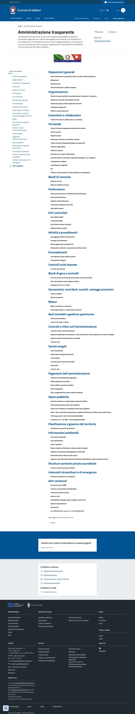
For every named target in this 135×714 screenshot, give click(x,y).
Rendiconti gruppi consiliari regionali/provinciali (66, 103)
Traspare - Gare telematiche (46, 657)
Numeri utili (11, 673)
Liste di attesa (55, 358)
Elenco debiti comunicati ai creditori (62, 385)
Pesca (106, 18)
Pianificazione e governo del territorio (72, 424)
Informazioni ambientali (63, 432)
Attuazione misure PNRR (58, 485)
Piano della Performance (58, 197)
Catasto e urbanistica (44, 623)
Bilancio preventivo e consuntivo (61, 306)
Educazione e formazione (45, 626)
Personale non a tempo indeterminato (63, 154)
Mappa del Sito (57, 706)
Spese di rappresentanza (58, 504)
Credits (42, 706)
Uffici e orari (11, 670)
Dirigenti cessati (56, 136)
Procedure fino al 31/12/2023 (60, 285)
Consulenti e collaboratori (64, 115)
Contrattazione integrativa (59, 165)
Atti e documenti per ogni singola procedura (65, 281)
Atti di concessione (57, 297)
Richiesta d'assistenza (75, 666)
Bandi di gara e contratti (63, 273)
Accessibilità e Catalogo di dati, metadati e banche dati (68, 500)
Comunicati (102, 620)
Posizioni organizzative (58, 147)
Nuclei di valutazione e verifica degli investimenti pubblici (69, 401)
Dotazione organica (57, 150)
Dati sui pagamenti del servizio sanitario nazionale (67, 392)
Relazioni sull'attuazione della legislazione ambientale (68, 452)
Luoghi (101, 635)
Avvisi (100, 623)
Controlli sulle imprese (62, 264)
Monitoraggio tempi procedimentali (62, 244)
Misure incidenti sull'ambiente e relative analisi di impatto (69, 448)
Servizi (37, 18)
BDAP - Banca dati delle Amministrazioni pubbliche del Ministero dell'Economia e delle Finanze (81, 412)
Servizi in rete (55, 369)
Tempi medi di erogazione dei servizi (62, 354)
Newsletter (102, 651)
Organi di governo (13, 626)
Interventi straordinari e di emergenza (72, 472)
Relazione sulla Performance (60, 201)
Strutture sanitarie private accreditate (72, 463)
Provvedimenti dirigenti (58, 260)
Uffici (9, 635)
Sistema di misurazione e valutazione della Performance (68, 194)
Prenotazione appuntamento (77, 664)
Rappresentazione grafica (59, 228)
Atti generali (54, 80)
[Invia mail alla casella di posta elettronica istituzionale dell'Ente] (22, 660)
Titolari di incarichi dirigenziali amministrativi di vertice (68, 128)
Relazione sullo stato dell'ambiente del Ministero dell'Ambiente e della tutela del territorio (79, 459)
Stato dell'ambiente (57, 441)
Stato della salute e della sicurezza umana (64, 455)
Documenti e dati (13, 620)
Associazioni (96, 18)
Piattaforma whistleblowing (46, 660)
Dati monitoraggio (13, 706)
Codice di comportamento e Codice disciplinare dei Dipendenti (70, 172)
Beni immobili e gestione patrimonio (71, 314)
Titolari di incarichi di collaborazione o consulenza (66, 120)
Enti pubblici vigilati (57, 217)
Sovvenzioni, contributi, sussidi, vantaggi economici (81, 289)
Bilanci (52, 301)
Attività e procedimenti (62, 232)
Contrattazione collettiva (58, 161)
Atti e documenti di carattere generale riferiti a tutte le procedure (71, 278)
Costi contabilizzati (57, 351)
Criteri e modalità (56, 294)
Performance (56, 189)
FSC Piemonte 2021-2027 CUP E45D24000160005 (67, 416)
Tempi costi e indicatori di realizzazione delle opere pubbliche (70, 408)
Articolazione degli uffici (58, 107)
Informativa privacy (74, 649)
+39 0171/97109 (19, 655)
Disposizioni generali (61, 72)
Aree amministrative (14, 617)
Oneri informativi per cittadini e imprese (63, 87)
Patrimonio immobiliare (58, 318)
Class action (54, 365)
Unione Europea (43, 654)
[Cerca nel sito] (122, 10)
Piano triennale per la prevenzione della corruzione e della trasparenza (73, 76)
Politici (10, 632)
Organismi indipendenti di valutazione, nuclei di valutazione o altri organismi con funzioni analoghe (82, 334)
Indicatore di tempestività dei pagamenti (64, 378)
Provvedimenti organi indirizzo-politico (63, 256)
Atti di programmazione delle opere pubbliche (65, 405)
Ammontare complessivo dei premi (62, 205)
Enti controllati (57, 212)
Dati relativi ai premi (57, 208)
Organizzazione (58, 92)
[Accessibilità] (5, 708)
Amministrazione (16, 18)
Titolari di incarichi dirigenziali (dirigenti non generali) (68, 143)
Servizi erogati (57, 346)
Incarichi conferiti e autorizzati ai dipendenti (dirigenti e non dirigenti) (73, 158)
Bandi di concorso (59, 177)
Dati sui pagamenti (57, 389)
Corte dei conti (55, 342)
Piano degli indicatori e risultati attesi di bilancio (66, 310)
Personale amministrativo (16, 629)
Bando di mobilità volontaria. (60, 185)
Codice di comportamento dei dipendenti (64, 489)
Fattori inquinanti (56, 444)
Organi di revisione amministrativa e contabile (65, 338)
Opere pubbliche (58, 397)
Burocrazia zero (56, 84)
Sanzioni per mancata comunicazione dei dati (65, 100)
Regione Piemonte (14, 2)
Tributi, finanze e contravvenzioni (79, 620)
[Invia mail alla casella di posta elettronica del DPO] (23, 683)
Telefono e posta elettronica (60, 111)
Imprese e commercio (75, 617)
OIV (52, 169)
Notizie (101, 617)
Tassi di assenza (56, 132)
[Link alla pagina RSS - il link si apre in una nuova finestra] (108, 10)
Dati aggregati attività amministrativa (63, 237)
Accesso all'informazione (81, 18)
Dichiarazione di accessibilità (77, 654)
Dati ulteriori (55, 507)
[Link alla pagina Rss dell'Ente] (100, 648)
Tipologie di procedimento (59, 240)
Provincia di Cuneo (43, 649)
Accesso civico (55, 496)
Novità (28, 18)
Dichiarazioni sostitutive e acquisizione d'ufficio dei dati (68, 248)
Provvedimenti (57, 252)
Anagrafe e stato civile (45, 617)
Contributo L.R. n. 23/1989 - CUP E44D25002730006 (68, 420)
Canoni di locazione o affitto (60, 322)
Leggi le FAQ (72, 659)
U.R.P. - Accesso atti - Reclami (17, 667)
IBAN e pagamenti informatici (60, 381)
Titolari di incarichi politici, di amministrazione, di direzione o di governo (74, 96)
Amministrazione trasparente (77, 657)
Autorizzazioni (42, 620)
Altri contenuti (57, 481)
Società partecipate (57, 221)
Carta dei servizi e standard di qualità (62, 362)
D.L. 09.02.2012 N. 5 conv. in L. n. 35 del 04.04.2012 (67, 511)
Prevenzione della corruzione (60, 492)
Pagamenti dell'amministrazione (69, 373)
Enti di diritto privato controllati (61, 224)
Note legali (72, 652)
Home (20, 26)
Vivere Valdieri (49, 18)
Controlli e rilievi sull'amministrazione (72, 326)
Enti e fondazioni (13, 623)
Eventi (101, 638)
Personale (54, 124)
